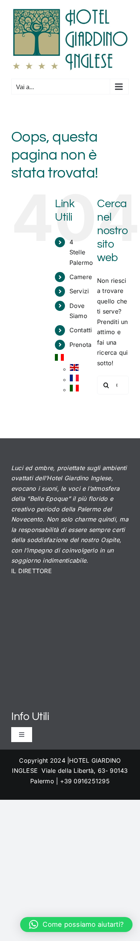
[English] (74, 369)
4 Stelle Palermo (81, 252)
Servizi (79, 291)
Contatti (80, 330)
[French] (74, 379)
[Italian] (59, 359)
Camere (80, 277)
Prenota (80, 344)
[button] (76, 924)
